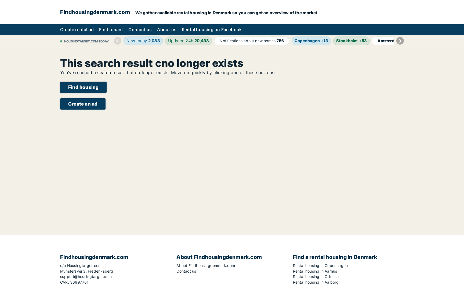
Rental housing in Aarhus (315, 271)
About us (166, 29)
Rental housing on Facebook (212, 29)
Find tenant (111, 29)
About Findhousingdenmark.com (205, 265)
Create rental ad (77, 29)
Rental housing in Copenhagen (320, 265)
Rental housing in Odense (316, 276)
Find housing (83, 87)
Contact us (140, 29)
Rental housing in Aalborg (316, 282)
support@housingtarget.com (86, 276)
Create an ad (82, 104)
